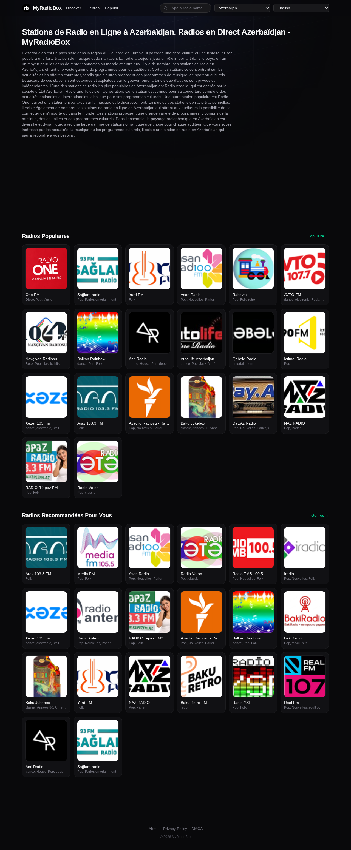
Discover (73, 8)
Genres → (320, 515)
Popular (111, 8)
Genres (93, 8)
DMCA (197, 828)
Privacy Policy (175, 828)
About (154, 828)
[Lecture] (60, 255)
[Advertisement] (175, 185)
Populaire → (318, 236)
